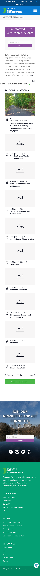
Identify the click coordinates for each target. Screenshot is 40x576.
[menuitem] (10, 1)
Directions (7, 500)
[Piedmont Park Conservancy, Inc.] (16, 10)
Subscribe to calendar (19, 382)
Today (20, 375)
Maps (5, 554)
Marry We (14, 342)
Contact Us (7, 504)
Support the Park (9, 532)
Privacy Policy (8, 558)
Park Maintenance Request (13, 507)
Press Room (7, 547)
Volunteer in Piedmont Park (13, 536)
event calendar (27, 75)
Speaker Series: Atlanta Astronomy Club (19, 157)
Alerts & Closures (9, 497)
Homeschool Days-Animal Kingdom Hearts (20, 316)
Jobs (4, 551)
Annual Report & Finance (12, 526)
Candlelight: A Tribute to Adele (22, 239)
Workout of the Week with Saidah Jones (20, 184)
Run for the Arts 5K (17, 368)
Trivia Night (14, 264)
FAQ (4, 511)
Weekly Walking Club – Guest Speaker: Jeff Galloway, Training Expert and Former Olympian (21, 127)
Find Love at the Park (18, 289)
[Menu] (34, 10)
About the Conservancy (12, 522)
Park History (8, 529)
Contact (21, 4)
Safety (5, 561)
